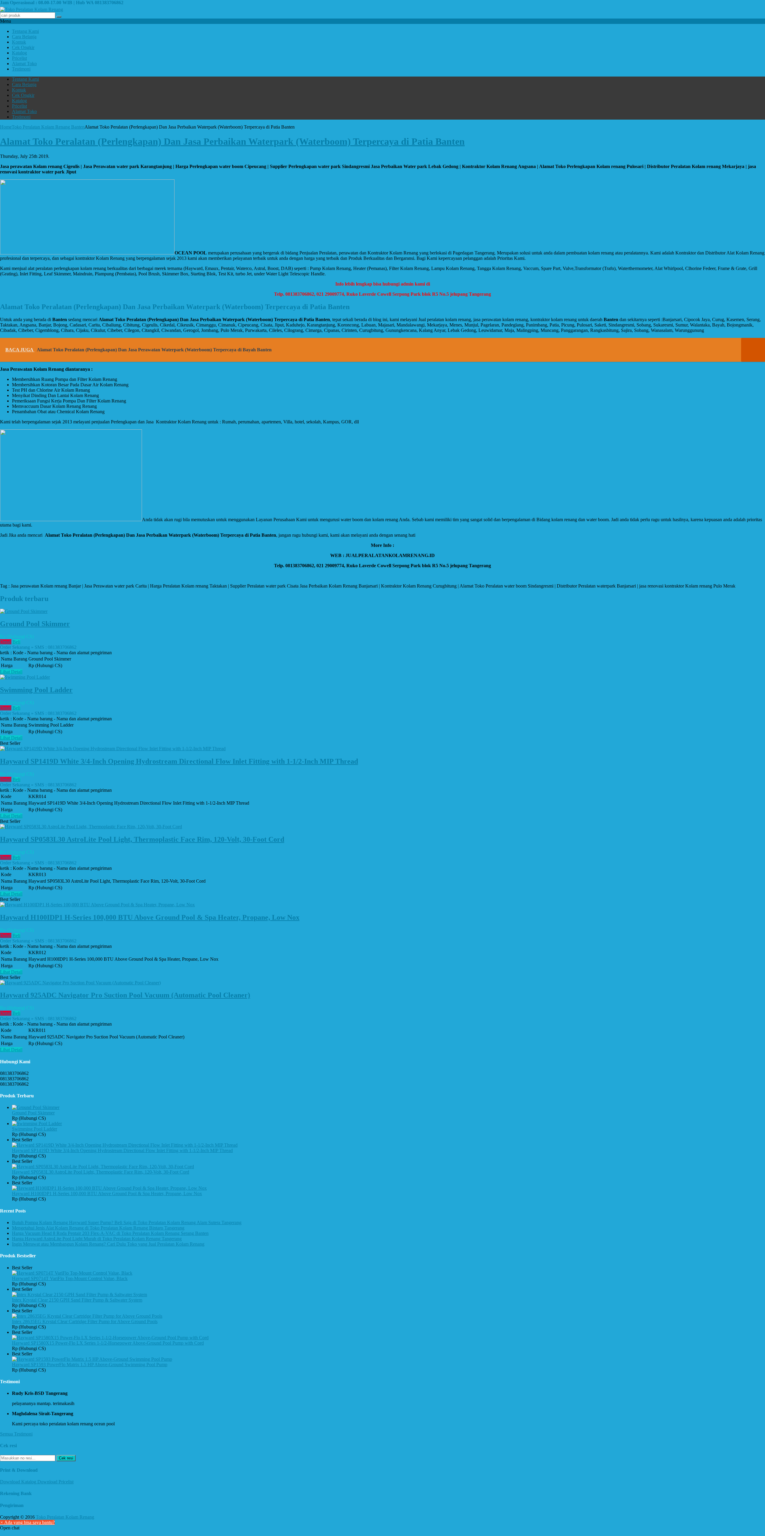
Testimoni (21, 68)
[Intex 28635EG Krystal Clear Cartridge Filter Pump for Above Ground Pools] (87, 1316)
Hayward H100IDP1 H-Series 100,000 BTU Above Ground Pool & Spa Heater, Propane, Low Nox (149, 917)
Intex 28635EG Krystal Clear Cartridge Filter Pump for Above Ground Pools (84, 1321)
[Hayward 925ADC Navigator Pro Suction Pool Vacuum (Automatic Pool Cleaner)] (80, 982)
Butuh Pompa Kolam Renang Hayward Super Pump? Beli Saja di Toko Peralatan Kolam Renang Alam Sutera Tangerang (126, 1222)
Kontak (19, 42)
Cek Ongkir (23, 47)
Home (6, 126)
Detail (5, 641)
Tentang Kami (25, 31)
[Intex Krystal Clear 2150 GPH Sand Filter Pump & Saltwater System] (79, 1294)
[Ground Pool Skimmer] (24, 611)
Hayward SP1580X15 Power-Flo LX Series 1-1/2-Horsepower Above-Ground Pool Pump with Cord (108, 1343)
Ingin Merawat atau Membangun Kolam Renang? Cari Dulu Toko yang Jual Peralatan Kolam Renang (108, 1244)
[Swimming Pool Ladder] (25, 677)
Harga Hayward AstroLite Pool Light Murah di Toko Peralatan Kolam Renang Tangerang (97, 1238)
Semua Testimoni (16, 1433)
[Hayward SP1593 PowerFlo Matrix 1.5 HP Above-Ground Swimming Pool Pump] (92, 1359)
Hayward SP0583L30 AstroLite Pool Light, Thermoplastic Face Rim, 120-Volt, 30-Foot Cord (142, 839)
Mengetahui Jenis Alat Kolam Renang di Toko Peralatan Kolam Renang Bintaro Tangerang (98, 1227)
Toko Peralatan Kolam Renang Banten (48, 126)
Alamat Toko (24, 63)
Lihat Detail (11, 671)
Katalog (19, 52)
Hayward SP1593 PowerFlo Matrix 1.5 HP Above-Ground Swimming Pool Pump (89, 1364)
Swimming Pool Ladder (36, 690)
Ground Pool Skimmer (35, 624)
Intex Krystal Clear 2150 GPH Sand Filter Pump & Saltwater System (77, 1299)
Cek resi (66, 1458)
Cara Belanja (24, 36)
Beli (16, 641)
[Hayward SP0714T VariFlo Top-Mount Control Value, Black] (72, 1273)
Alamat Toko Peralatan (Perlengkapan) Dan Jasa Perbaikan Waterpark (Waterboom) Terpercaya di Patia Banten (232, 141)
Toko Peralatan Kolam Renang (65, 1517)
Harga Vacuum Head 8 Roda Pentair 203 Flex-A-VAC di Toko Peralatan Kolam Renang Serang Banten (110, 1233)
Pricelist (19, 58)
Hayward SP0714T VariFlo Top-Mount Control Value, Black (70, 1278)
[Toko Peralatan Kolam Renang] (31, 9)
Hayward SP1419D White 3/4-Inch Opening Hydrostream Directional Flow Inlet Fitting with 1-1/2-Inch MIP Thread (179, 761)
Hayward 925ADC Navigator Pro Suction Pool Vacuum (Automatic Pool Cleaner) (125, 995)
